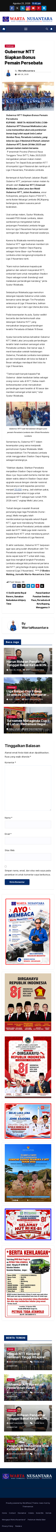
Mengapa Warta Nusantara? (14, 1519)
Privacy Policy (7, 1526)
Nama (8, 817)
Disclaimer (22, 1513)
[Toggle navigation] (26, 29)
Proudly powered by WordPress (19, 1503)
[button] (47, 29)
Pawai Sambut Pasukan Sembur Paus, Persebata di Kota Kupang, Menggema (40, 600)
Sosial (10, 1349)
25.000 (18, 489)
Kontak (49, 1513)
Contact (12, 1513)
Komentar (10, 762)
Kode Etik (39, 1513)
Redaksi (18, 1526)
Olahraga (10, 46)
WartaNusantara (26, 71)
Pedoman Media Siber (37, 1519)
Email (8, 834)
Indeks (31, 1513)
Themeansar (28, 1506)
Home (4, 1513)
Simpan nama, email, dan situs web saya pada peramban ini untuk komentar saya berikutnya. (28, 872)
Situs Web (10, 850)
